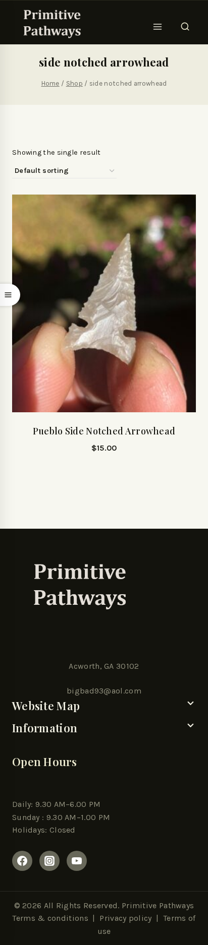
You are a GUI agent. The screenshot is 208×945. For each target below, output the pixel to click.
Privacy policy (125, 918)
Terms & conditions (50, 918)
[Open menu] (157, 24)
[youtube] (77, 861)
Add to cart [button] (104, 475)
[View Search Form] (185, 24)
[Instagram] (49, 861)
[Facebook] (22, 861)
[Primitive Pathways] (50, 23)
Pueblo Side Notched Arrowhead (104, 431)
